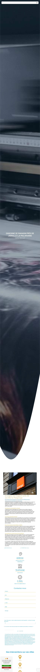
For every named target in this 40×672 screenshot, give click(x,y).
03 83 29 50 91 (20, 572)
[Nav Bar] (37, 3)
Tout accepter (6, 665)
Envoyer (21, 631)
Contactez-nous (25, 548)
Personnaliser (6, 669)
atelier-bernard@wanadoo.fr (20, 583)
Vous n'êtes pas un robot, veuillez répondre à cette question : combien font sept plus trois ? (19, 621)
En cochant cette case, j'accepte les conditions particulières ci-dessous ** (19, 626)
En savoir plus (8, 548)
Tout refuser (6, 667)
